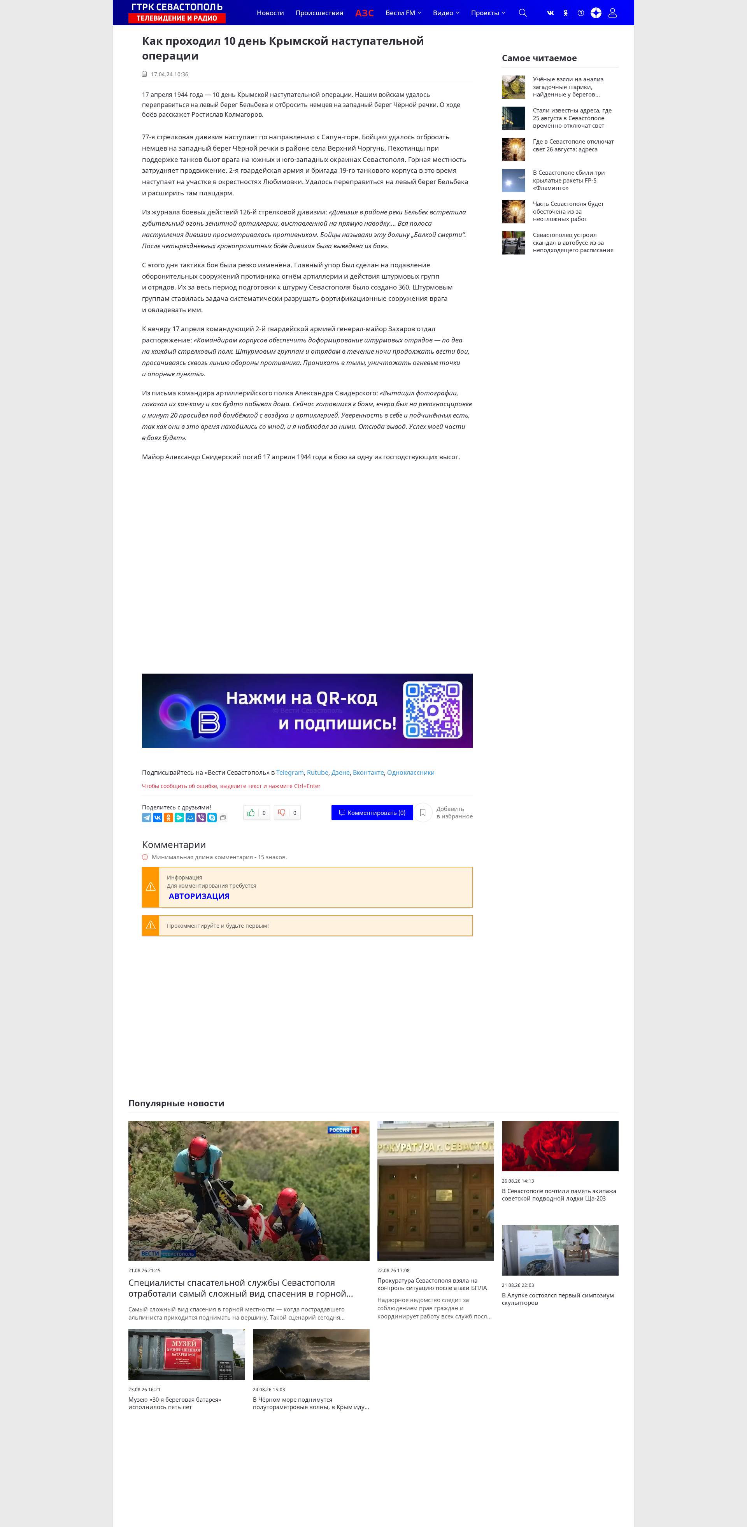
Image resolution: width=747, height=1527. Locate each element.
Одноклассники (411, 772)
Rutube (317, 772)
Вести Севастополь (237, 772)
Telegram (290, 772)
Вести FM (400, 12)
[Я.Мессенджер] (179, 817)
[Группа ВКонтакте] (550, 13)
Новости (270, 12)
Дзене (340, 772)
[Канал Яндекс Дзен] (596, 13)
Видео (443, 12)
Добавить (455, 812)
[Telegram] (146, 817)
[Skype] (212, 817)
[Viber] (201, 817)
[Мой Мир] (190, 817)
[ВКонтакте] (157, 817)
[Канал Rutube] (581, 13)
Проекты (485, 12)
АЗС (364, 12)
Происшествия (320, 12)
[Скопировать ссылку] (223, 817)
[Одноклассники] (566, 13)
